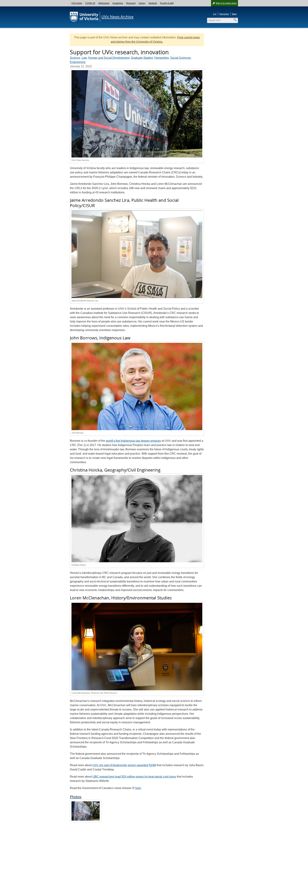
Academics (117, 3)
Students (152, 3)
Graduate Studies (142, 57)
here (138, 788)
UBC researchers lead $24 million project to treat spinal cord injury (134, 776)
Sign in (226, 3)
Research (131, 3)
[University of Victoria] (84, 17)
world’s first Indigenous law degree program (133, 440)
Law (84, 57)
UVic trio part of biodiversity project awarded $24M (124, 765)
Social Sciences (180, 57)
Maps (234, 14)
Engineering (77, 62)
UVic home (76, 3)
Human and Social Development (108, 57)
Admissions (103, 3)
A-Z (214, 14)
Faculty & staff (166, 3)
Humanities (161, 57)
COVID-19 (90, 3)
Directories (224, 14)
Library (142, 3)
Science (75, 57)
